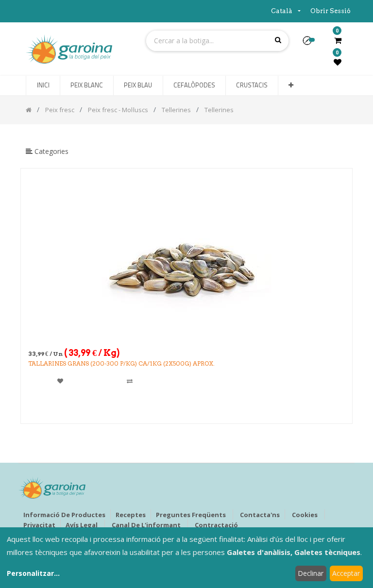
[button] (311, 44)
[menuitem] (42, 85)
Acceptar (346, 573)
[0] (337, 40)
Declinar (310, 573)
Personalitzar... (33, 573)
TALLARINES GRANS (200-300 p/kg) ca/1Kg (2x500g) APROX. (121, 363)
